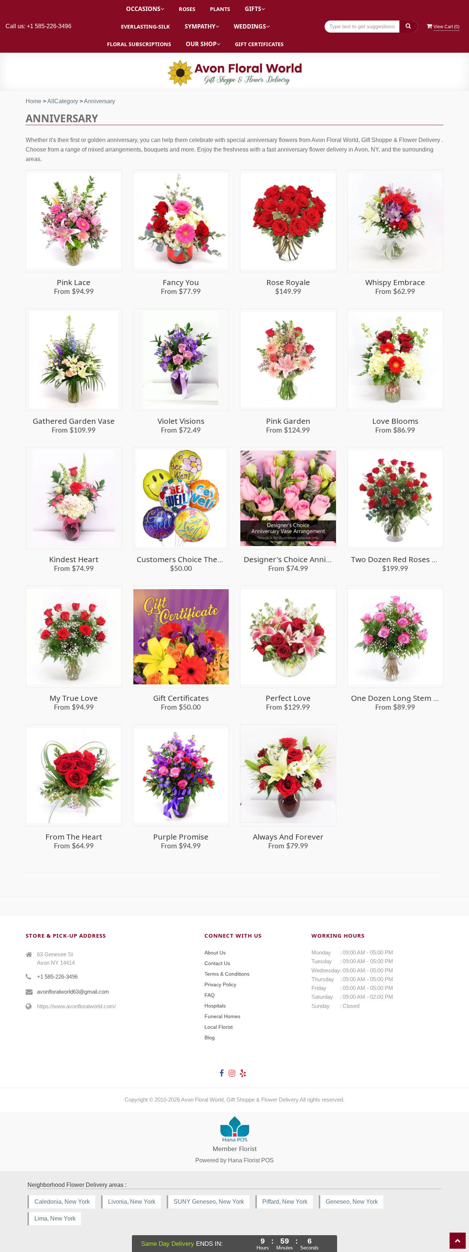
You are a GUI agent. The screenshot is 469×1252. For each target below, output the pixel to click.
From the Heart (73, 836)
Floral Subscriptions (139, 44)
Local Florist (218, 1027)
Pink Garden (288, 421)
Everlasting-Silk (145, 26)
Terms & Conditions (227, 974)
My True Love (73, 698)
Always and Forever (288, 836)
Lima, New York (54, 1218)
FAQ (209, 995)
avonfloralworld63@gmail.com (73, 991)
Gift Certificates (259, 44)
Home (33, 101)
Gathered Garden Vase (74, 421)
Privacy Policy (220, 984)
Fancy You (181, 282)
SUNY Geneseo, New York (209, 1202)
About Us (215, 953)
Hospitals (215, 1006)
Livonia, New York (131, 1202)
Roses (187, 8)
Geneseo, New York (352, 1202)
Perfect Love (288, 698)
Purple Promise (180, 836)
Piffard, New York (284, 1202)
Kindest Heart (74, 559)
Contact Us (217, 963)
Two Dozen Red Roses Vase (399, 559)
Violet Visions (181, 421)
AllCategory (62, 101)
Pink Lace (74, 282)
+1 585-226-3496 (57, 976)
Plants (220, 8)
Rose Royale (288, 282)
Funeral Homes (222, 1016)
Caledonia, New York (62, 1202)
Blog (209, 1037)
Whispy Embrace (395, 282)
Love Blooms (395, 421)
